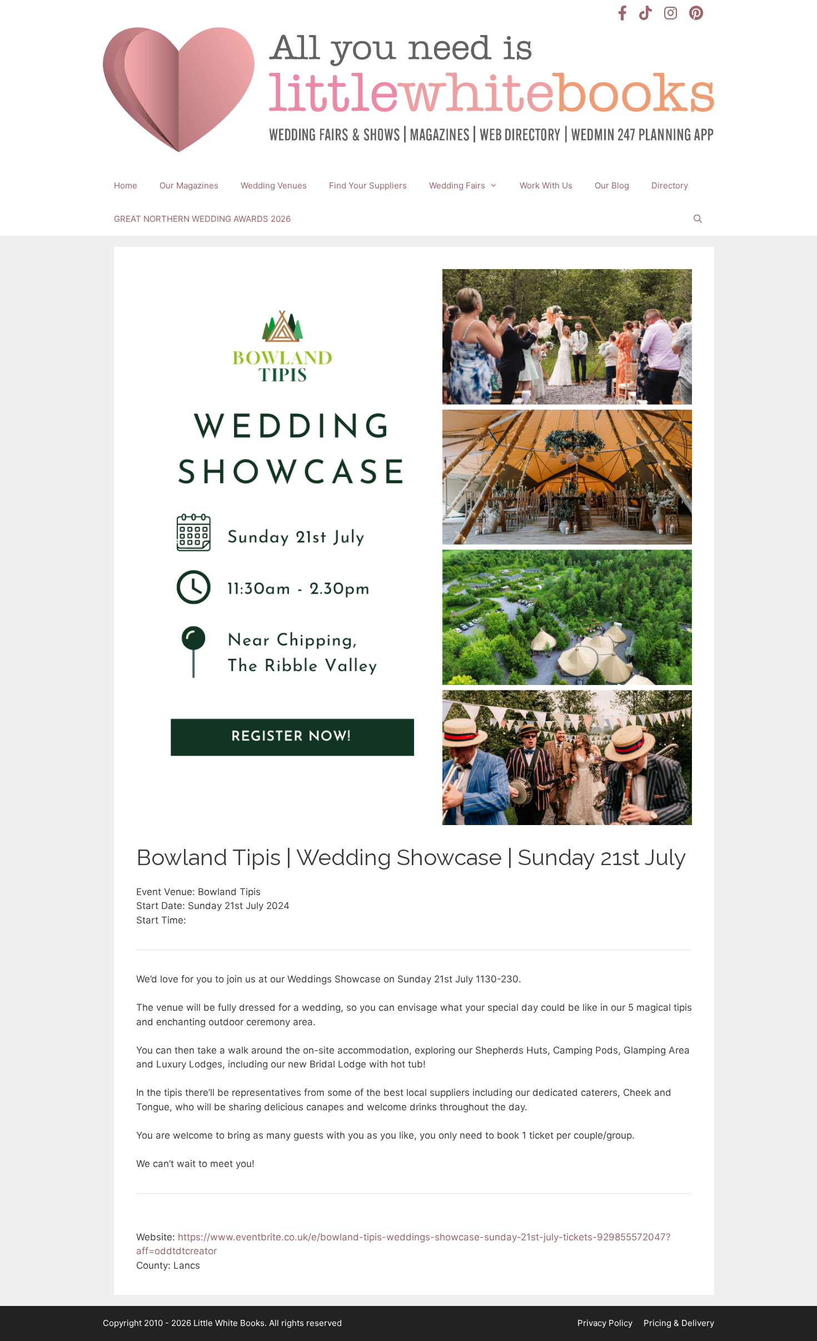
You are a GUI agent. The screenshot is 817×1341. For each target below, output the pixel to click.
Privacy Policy (604, 1323)
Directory (669, 185)
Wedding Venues (274, 185)
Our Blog (612, 185)
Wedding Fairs (457, 185)
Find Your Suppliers (368, 185)
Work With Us (546, 185)
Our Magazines (189, 185)
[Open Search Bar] (697, 219)
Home (125, 185)
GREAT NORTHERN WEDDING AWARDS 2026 (202, 218)
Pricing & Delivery (679, 1323)
